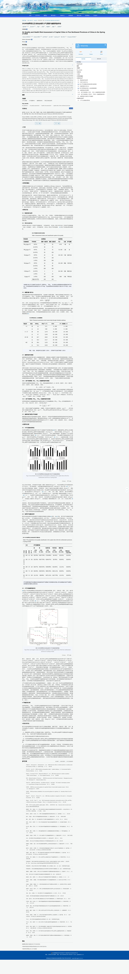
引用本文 (79, 72)
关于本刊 (37, 15)
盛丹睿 (24, 26)
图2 (23, 590)
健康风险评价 (39, 100)
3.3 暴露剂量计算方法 (83, 86)
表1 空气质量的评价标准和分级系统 (88, 84)
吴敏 (53, 26)
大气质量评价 (32, 100)
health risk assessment (46, 105)
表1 (60, 227)
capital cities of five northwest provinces (61, 105)
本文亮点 (79, 62)
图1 (53, 430)
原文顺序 (57, 761)
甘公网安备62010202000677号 (59, 952)
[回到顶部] (127, 488)
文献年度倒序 (62, 761)
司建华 (48, 26)
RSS (99, 3)
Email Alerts (91, 3)
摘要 (78, 66)
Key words (79, 70)
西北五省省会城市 (48, 100)
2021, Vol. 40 (30, 20)
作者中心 (62, 15)
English (95, 15)
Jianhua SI (56, 36)
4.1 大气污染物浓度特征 (84, 100)
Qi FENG (45, 36)
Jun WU (51, 36)
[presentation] (45, 300)
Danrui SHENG (26, 36)
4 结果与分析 (80, 98)
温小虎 (32, 26)
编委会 (45, 15)
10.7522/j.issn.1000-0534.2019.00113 (52, 20)
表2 (28, 313)
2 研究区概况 (80, 76)
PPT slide (69, 481)
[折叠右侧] (127, 491)
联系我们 (87, 15)
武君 (43, 26)
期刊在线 (53, 15)
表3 (51, 516)
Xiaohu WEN (37, 36)
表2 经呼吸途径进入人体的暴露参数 (88, 88)
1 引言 (78, 74)
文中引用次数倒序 (70, 761)
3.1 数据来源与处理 (83, 80)
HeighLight (79, 64)
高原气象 (24, 20)
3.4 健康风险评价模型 (83, 90)
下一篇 (57, 123)
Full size (64, 481)
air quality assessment (34, 105)
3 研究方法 (79, 78)
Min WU (63, 36)
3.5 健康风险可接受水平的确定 (85, 96)
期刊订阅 (79, 15)
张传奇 (59, 26)
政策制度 (71, 15)
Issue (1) (35, 20)
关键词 (78, 68)
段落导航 (83, 58)
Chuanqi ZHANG (71, 36)
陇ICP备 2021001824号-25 (72, 952)
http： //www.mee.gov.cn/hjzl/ (55, 217)
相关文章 (99, 58)
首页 (30, 15)
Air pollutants (25, 105)
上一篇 (38, 123)
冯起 (38, 26)
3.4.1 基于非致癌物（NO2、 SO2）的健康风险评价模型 (91, 92)
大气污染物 (24, 100)
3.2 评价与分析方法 (83, 82)
